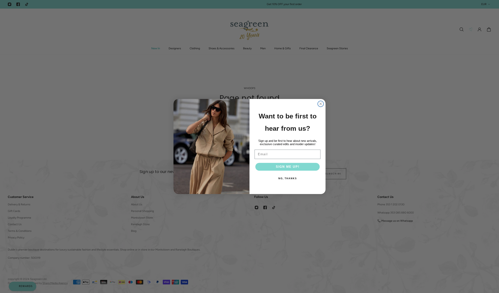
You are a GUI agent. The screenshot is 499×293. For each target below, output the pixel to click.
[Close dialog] (321, 104)
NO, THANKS (287, 178)
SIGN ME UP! (287, 166)
